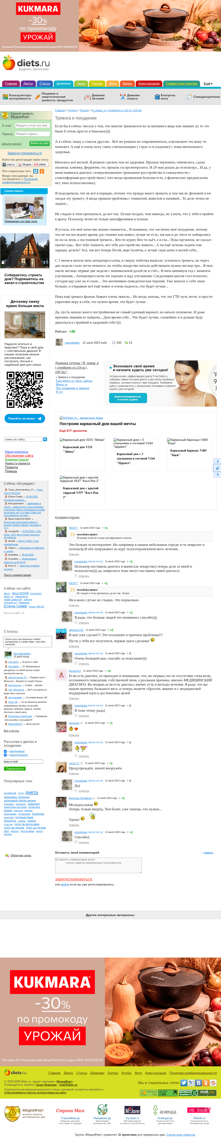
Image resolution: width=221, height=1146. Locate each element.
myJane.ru (132, 1118)
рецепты (10, 820)
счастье (8, 824)
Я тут (59, 391)
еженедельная (18, 754)
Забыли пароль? (12, 143)
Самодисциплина (206, 96)
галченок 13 (10, 602)
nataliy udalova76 (13, 599)
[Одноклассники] (205, 1082)
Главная (11, 83)
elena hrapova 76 (17, 677)
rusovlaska (72, 342)
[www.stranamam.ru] (70, 1114)
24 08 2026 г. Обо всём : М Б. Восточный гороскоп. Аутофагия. (22, 534)
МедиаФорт (64, 1081)
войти (65, 884)
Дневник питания (98, 97)
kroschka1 (36, 593)
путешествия (24, 817)
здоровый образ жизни (20, 800)
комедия (34, 804)
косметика (34, 807)
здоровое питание (17, 797)
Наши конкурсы (16, 451)
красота (18, 810)
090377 (73, 528)
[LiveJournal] (191, 1082)
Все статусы (11, 730)
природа (38, 813)
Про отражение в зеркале (72, 388)
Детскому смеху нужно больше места (25, 304)
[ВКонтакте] (198, 1082)
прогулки (9, 817)
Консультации (149, 83)
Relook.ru (199, 1118)
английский (10, 793)
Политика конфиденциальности (193, 1073)
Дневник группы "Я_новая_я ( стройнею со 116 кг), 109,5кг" (76, 367)
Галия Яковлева (46, 1084)
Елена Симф (15, 606)
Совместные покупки (181, 83)
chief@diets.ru (68, 1084)
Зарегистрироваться (73, 879)
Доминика (24, 602)
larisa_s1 (8, 596)
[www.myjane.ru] (132, 1114)
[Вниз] (217, 474)
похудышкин (15, 697)
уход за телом (36, 827)
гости (21, 793)
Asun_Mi (12, 702)
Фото (112, 83)
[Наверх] (217, 461)
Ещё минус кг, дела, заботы (74, 380)
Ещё (207, 83)
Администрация (16, 459)
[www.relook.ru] (199, 1114)
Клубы (126, 1073)
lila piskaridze (22, 653)
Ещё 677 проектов (73, 430)
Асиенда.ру (165, 1118)
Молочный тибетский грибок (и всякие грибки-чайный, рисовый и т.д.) (22, 525)
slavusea (74, 723)
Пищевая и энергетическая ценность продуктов (57, 97)
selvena (28, 599)
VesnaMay (13, 666)
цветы (39, 831)
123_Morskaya (16, 689)
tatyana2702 (76, 630)
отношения (24, 814)
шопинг (8, 834)
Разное (84, 110)
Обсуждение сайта (19, 455)
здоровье (9, 804)
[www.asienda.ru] (165, 1114)
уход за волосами (26, 824)
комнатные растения (15, 807)
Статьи (44, 83)
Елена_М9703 (36, 606)
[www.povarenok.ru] (102, 1114)
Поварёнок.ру (102, 1118)
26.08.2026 (27, 554)
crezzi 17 (74, 763)
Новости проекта (17, 463)
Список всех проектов (180, 1134)
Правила (11, 467)
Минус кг (62, 384)
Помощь (11, 471)
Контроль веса (168, 97)
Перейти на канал (21, 418)
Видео (127, 83)
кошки (8, 810)
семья (31, 820)
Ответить (74, 554)
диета (31, 792)
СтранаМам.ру (70, 1118)
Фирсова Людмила (80, 798)
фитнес (15, 831)
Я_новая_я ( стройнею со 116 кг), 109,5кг (117, 110)
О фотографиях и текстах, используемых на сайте (35, 1092)
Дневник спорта (133, 97)
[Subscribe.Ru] (213, 1082)
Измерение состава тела (21, 221)
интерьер (21, 804)
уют (6, 831)
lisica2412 (75, 670)
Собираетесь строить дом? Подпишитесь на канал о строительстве (24, 279)
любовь (28, 810)
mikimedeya (21, 596)
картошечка (14, 685)
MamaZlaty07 (15, 724)
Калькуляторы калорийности (20, 97)
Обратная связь (21, 855)
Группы (97, 83)
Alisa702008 (20, 593)
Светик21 (13, 662)
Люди (81, 83)
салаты (22, 821)
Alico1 (7, 593)
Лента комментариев (17, 575)
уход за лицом (14, 827)
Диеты (28, 83)
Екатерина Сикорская (20, 716)
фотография (27, 831)
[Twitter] (183, 1082)
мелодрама (10, 814)
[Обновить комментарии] (217, 468)
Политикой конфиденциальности (20, 180)
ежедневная (17, 751)
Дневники (64, 83)
